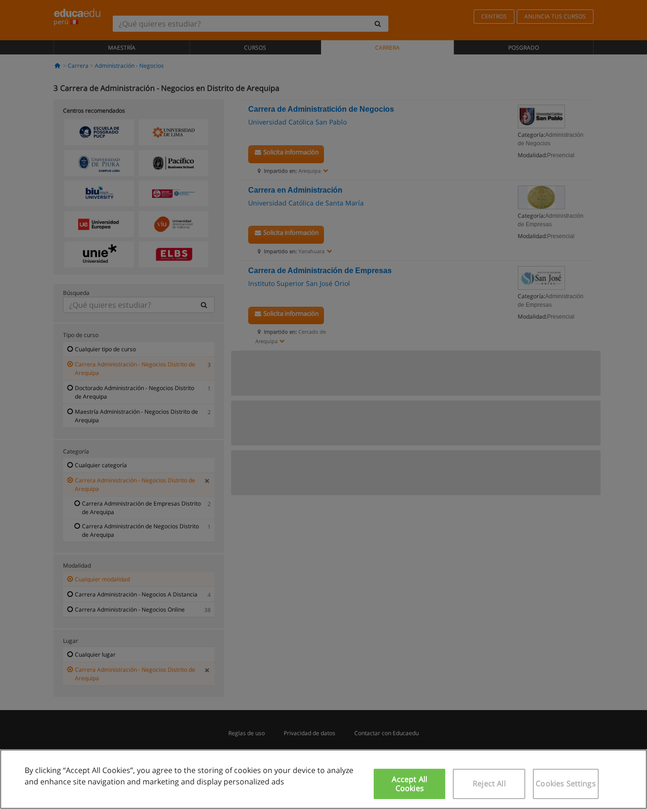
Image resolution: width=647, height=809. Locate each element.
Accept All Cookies (409, 783)
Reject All (489, 783)
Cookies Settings (566, 783)
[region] (323, 779)
